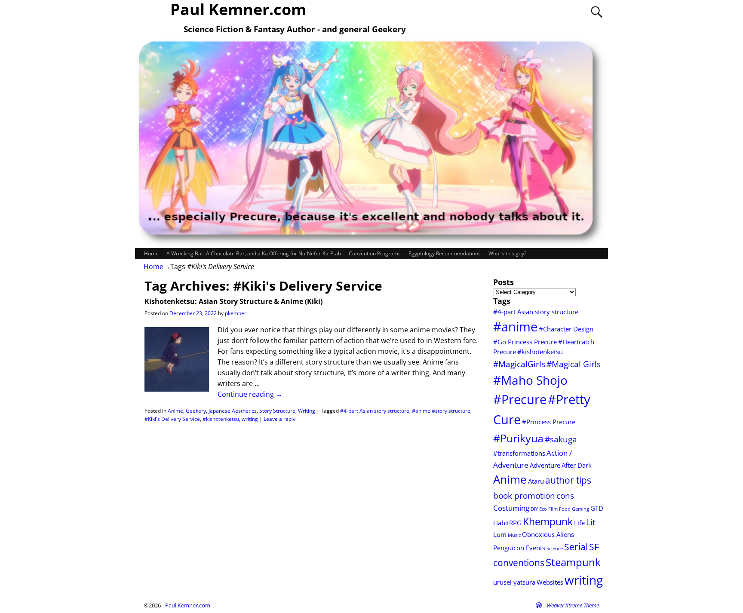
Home (151, 253)
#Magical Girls (574, 364)
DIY (534, 509)
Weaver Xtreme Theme (573, 605)
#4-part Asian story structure (374, 410)
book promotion (524, 495)
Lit (591, 522)
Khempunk (548, 521)
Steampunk (573, 562)
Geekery (196, 410)
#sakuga (561, 439)
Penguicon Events (519, 547)
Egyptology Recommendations (444, 253)
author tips (568, 480)
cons (565, 495)
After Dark (577, 465)
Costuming (511, 508)
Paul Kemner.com (187, 605)
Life (579, 522)
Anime (175, 410)
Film (553, 509)
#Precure (520, 399)
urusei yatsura (514, 582)
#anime (515, 326)
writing (250, 419)
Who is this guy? (507, 253)
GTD (596, 508)
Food (565, 509)
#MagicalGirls (519, 364)
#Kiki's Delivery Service (172, 419)
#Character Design (566, 329)
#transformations (519, 453)
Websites (550, 582)
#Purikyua (518, 438)
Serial (576, 546)
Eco (543, 509)
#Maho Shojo (530, 380)
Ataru (536, 481)
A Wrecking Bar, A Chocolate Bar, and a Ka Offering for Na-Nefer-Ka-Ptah (253, 253)
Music (514, 535)
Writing (306, 410)
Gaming (580, 509)
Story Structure (277, 410)
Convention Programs (375, 253)
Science (555, 549)
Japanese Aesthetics (233, 410)
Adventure (545, 465)
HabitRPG (507, 522)
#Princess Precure (548, 421)
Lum (500, 534)
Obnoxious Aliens (548, 534)
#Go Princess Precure (525, 341)
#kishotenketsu (221, 419)
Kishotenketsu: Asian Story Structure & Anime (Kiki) (233, 301)
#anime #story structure (441, 410)
